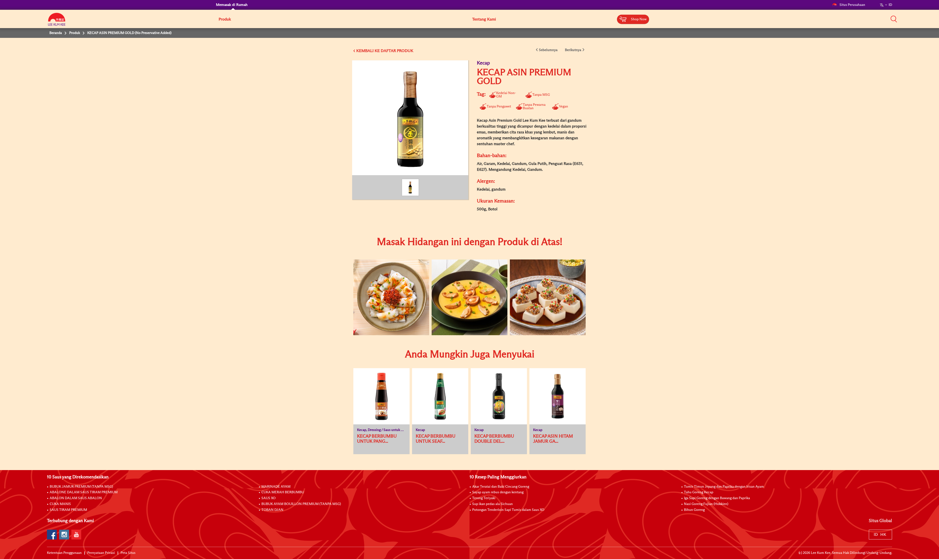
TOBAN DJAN (272, 510)
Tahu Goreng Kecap (698, 492)
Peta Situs (128, 553)
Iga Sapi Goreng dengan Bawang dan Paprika (717, 498)
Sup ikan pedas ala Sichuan (492, 504)
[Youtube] (76, 534)
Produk (225, 19)
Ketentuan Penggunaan (64, 553)
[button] (894, 19)
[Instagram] (64, 534)
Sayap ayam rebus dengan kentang (498, 492)
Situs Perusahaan (852, 5)
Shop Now (639, 19)
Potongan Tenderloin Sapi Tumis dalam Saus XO (508, 510)
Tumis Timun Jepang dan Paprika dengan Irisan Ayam (724, 486)
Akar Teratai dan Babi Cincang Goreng (500, 486)
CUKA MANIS (60, 504)
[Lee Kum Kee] (57, 22)
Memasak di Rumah (231, 5)
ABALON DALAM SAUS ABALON (76, 498)
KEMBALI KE (368, 51)
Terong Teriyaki (483, 498)
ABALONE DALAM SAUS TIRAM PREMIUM (84, 492)
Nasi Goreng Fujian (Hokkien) (706, 504)
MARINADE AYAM (276, 486)
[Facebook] (52, 534)
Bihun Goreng (694, 510)
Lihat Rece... (387, 282)
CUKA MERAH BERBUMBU (282, 492)
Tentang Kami (484, 19)
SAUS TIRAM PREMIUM (68, 510)
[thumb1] (391, 297)
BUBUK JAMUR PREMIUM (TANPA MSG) (81, 486)
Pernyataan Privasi (101, 553)
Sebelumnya (548, 50)
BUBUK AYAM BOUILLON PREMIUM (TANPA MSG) (301, 504)
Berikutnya (573, 50)
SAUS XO (268, 498)
